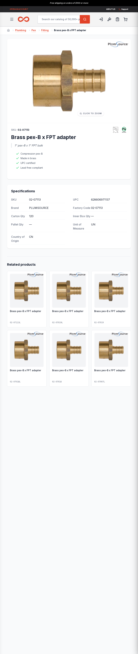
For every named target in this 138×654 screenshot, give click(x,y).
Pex (33, 30)
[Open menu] (11, 19)
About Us (110, 9)
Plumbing (20, 30)
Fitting (45, 30)
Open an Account (19, 9)
